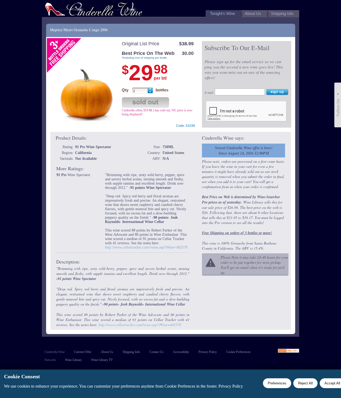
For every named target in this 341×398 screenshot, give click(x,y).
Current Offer (82, 352)
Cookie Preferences (238, 352)
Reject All (305, 383)
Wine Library (73, 360)
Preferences (277, 383)
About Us (107, 352)
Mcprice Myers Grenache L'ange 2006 (79, 29)
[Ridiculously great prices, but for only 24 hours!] (93, 10)
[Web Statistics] (288, 351)
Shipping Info (131, 352)
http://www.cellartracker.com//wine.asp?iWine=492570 (146, 247)
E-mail (209, 92)
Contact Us (156, 352)
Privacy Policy (207, 352)
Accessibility (181, 352)
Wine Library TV (102, 360)
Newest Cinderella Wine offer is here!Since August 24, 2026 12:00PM (243, 150)
